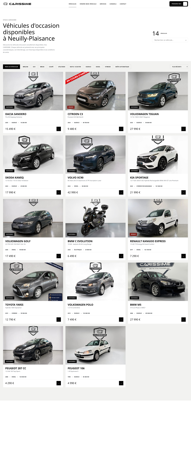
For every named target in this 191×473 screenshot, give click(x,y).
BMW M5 (135, 304)
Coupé (51, 67)
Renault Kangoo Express (148, 241)
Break (42, 67)
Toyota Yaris (14, 304)
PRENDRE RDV (179, 4)
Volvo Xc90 (75, 177)
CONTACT (123, 4)
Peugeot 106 (76, 368)
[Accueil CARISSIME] (17, 3)
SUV (34, 67)
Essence (88, 67)
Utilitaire (61, 67)
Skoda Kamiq (14, 177)
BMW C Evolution (80, 241)
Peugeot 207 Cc (15, 368)
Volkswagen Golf (18, 241)
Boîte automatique (122, 67)
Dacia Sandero (15, 114)
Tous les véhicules (11, 67)
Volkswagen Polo (80, 304)
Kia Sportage (139, 177)
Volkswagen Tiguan (144, 114)
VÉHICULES (72, 4)
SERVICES (103, 4)
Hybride (108, 67)
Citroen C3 (75, 114)
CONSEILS (113, 4)
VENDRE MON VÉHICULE (88, 4)
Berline (25, 67)
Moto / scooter (75, 67)
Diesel (98, 67)
